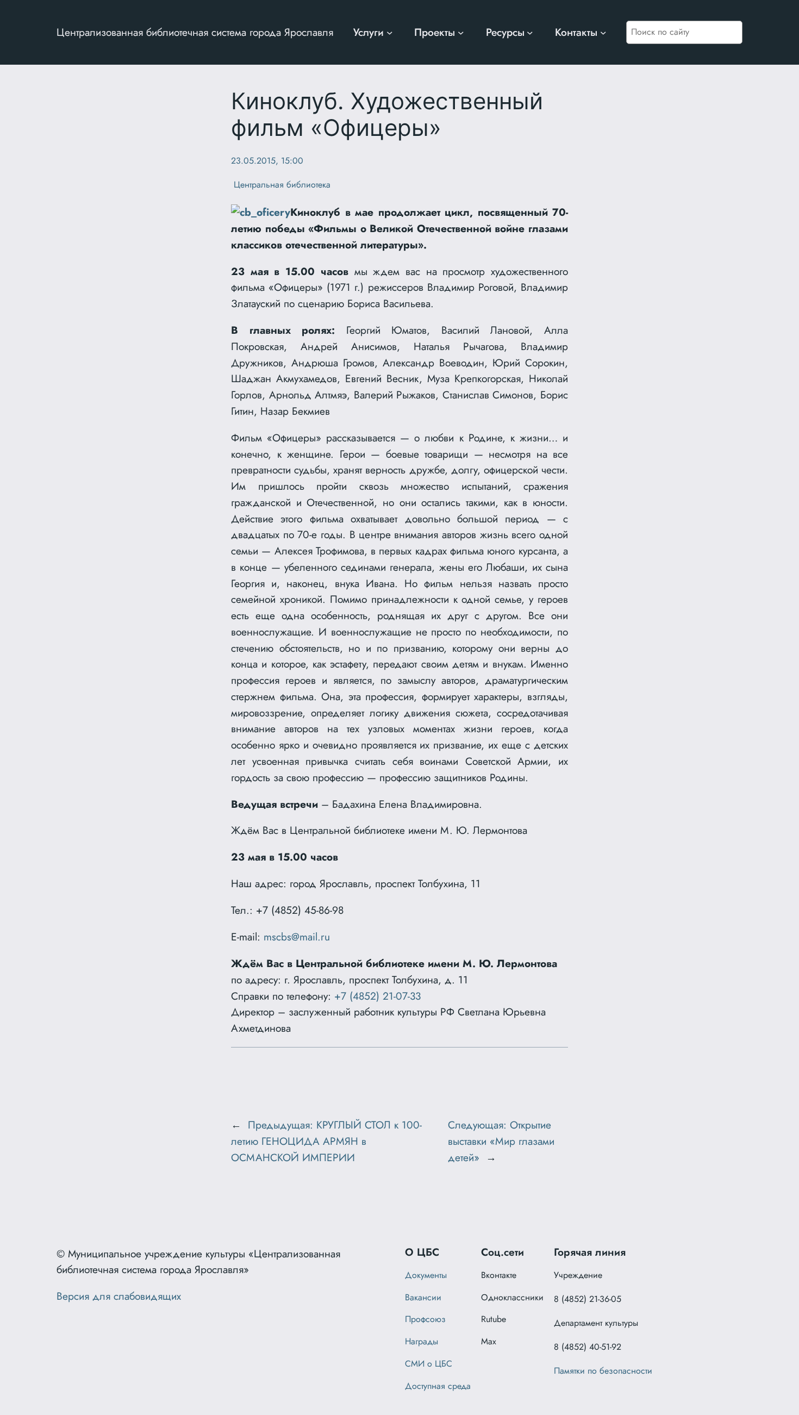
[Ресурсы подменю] (530, 32)
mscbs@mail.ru (297, 936)
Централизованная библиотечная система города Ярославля (195, 32)
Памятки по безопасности (603, 1370)
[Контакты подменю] (603, 32)
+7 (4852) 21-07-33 (377, 995)
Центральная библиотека (280, 184)
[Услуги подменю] (389, 32)
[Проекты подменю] (461, 32)
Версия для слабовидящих (119, 1296)
